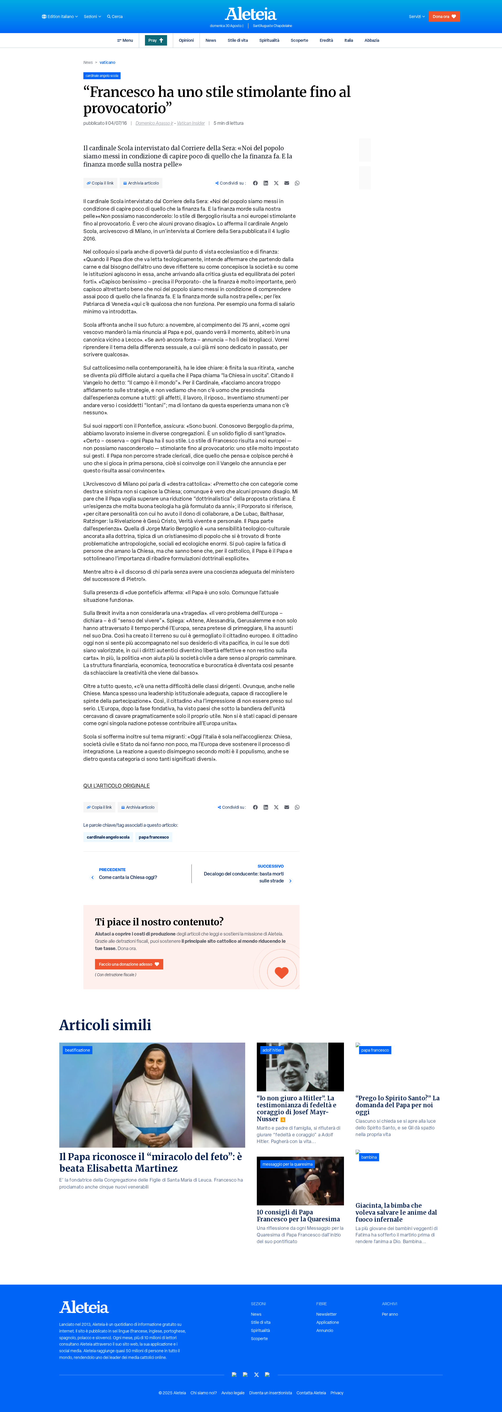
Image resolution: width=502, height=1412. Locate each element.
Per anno (390, 1314)
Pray (152, 40)
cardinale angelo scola (108, 837)
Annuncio (324, 1330)
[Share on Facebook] (255, 183)
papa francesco (154, 837)
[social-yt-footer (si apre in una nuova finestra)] (234, 1375)
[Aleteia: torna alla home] (251, 13)
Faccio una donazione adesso (125, 964)
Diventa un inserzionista (270, 1392)
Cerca (117, 16)
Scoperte (299, 40)
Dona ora (441, 16)
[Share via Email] (286, 183)
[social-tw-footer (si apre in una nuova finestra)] (256, 1375)
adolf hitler (272, 1050)
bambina (369, 1157)
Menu (128, 40)
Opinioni (186, 40)
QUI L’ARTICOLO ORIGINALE (116, 785)
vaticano (107, 62)
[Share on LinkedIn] (265, 183)
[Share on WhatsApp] (297, 183)
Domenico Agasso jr (154, 123)
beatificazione (77, 1050)
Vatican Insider (191, 123)
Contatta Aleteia (311, 1392)
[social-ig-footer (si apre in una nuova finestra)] (267, 1375)
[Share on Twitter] (276, 183)
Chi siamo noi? (204, 1392)
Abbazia (372, 40)
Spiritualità (269, 40)
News (211, 40)
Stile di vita (238, 40)
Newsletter (326, 1314)
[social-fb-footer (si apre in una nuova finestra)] (245, 1375)
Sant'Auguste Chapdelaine (272, 26)
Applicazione (327, 1322)
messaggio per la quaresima (288, 1164)
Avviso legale (233, 1392)
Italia (349, 40)
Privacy (337, 1392)
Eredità (326, 40)
